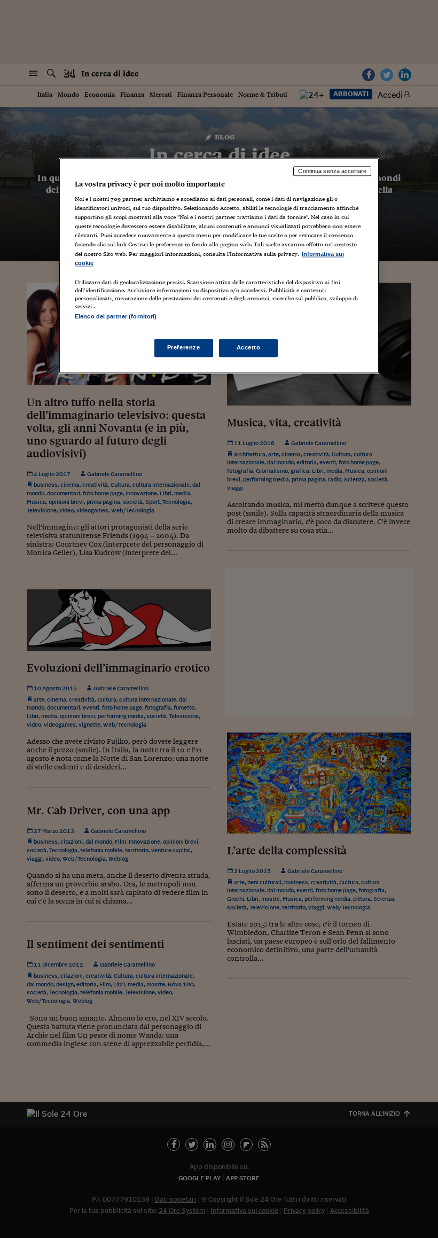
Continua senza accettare (332, 171)
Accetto (249, 347)
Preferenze (183, 347)
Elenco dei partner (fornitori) (116, 316)
